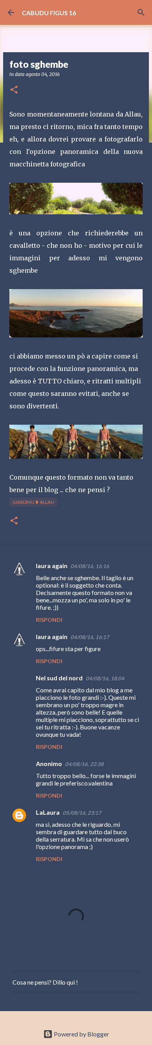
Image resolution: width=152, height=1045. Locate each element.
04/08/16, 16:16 (90, 566)
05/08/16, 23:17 (82, 813)
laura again (51, 565)
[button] (14, 90)
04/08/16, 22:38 (84, 764)
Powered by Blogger (81, 1034)
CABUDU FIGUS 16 (49, 12)
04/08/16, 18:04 (105, 678)
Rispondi (49, 619)
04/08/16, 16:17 (90, 637)
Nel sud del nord (59, 677)
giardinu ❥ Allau (33, 502)
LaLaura (48, 812)
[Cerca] (141, 12)
